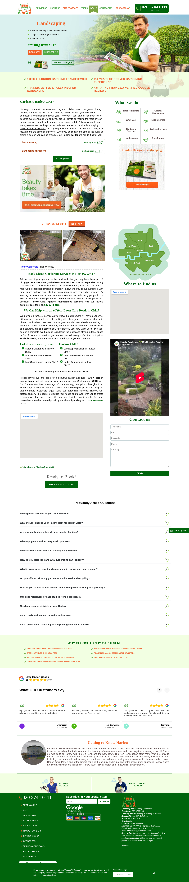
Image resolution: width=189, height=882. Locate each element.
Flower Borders (32, 831)
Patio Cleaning (158, 120)
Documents (29, 856)
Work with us (30, 820)
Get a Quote (179, 530)
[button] (159, 690)
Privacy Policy (31, 851)
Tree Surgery (158, 138)
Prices (84, 8)
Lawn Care (131, 120)
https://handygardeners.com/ (139, 831)
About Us (55, 8)
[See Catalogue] (142, 189)
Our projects (70, 8)
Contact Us (105, 8)
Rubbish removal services (138, 785)
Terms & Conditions (33, 846)
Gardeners (29, 841)
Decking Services (158, 129)
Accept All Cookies (123, 874)
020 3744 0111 (56, 224)
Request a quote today (62, 484)
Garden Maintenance (158, 112)
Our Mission (29, 815)
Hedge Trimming (131, 111)
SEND (140, 473)
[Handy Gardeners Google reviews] (74, 811)
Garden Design (31, 836)
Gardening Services (131, 130)
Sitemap (124, 845)
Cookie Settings (120, 870)
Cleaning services (64, 785)
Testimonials (30, 805)
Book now (76, 224)
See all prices (62, 158)
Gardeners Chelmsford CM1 (38, 467)
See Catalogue (64, 62)
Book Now (34, 52)
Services (41, 8)
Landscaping (131, 138)
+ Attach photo (140, 469)
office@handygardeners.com (140, 828)
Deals (93, 8)
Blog (26, 810)
